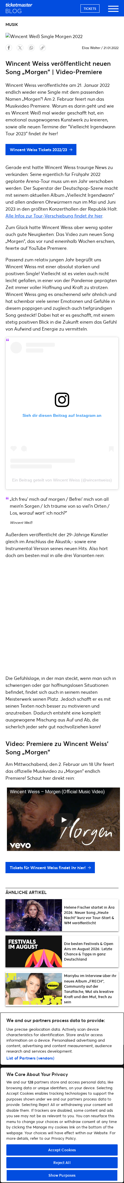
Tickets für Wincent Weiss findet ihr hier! (48, 867)
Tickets (90, 8)
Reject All (61, 1162)
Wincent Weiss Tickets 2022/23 (38, 149)
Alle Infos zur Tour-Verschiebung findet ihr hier (53, 216)
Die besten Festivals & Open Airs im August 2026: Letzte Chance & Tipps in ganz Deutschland (88, 951)
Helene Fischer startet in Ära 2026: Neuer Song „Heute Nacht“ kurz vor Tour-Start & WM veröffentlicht (89, 915)
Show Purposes (62, 1175)
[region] (62, 1097)
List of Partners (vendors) (30, 1058)
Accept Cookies (62, 1149)
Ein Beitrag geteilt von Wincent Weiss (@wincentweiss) (62, 480)
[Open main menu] (113, 11)
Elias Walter (91, 48)
